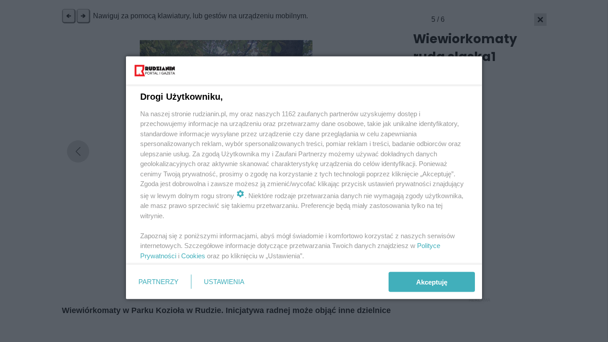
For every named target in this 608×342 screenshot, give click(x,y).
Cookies (193, 255)
